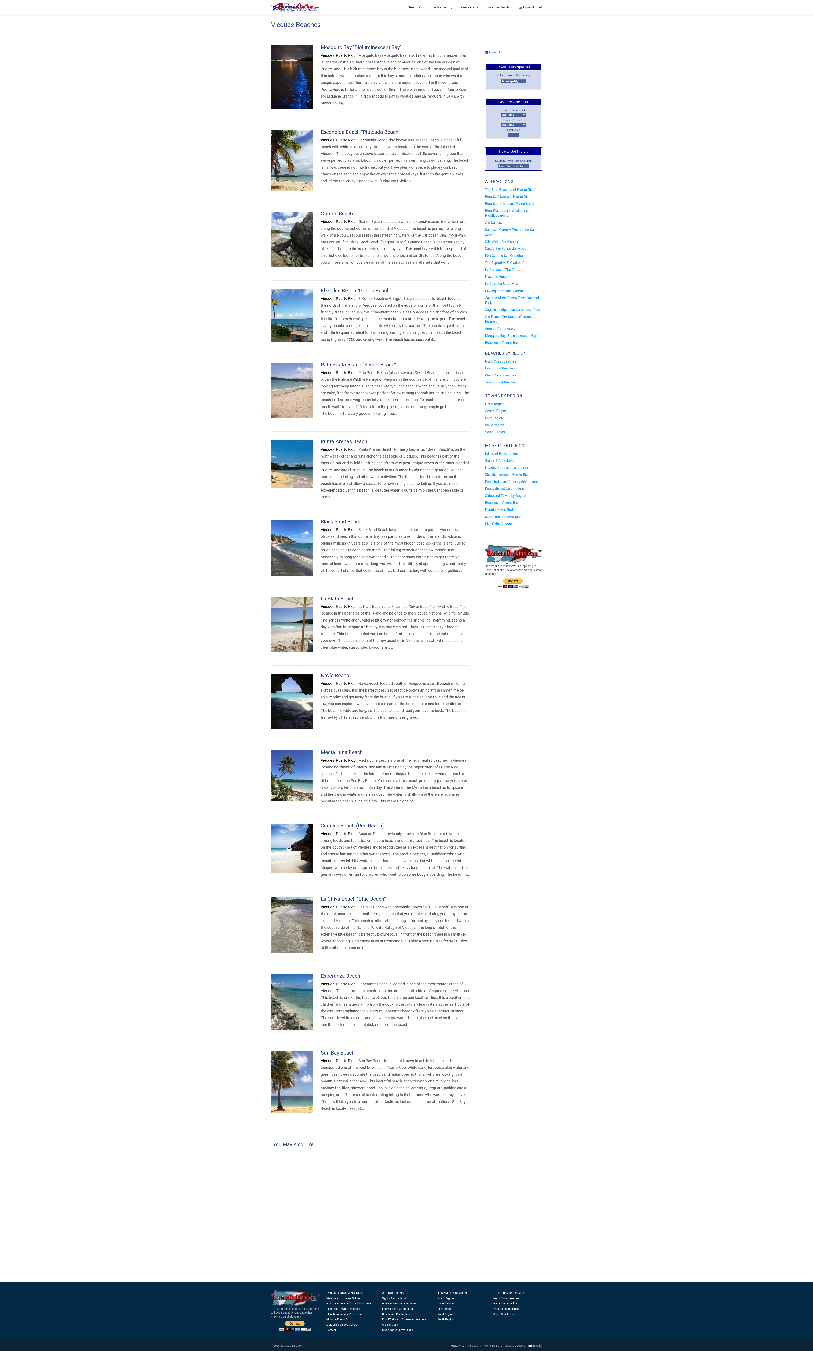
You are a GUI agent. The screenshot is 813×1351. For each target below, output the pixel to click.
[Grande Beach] (292, 239)
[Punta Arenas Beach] (292, 464)
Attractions (441, 7)
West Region (494, 425)
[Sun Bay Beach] (292, 1082)
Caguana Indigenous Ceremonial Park (512, 310)
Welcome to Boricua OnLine (343, 1298)
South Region (495, 432)
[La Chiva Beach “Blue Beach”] (292, 925)
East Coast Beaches (500, 368)
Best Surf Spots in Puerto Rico (507, 197)
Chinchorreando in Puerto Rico (507, 475)
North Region (494, 404)
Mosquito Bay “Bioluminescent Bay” (361, 47)
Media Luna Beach (342, 752)
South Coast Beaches (501, 382)
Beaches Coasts (499, 7)
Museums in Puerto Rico (503, 517)
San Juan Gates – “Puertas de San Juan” (510, 232)
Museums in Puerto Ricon (397, 1330)
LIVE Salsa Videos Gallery (341, 1324)
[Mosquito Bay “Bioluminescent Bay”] (292, 77)
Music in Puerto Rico (338, 1319)
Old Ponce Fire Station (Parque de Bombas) (510, 319)
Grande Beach (337, 214)
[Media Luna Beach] (292, 775)
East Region (494, 418)
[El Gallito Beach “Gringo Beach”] (292, 315)
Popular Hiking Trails (500, 510)
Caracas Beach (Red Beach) (352, 826)
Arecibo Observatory (500, 329)
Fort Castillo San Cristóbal (504, 256)
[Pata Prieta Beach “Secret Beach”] (292, 390)
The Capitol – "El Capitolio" (504, 263)
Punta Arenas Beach (344, 441)
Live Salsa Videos (498, 524)
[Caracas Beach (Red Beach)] (292, 848)
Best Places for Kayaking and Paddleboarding (507, 213)
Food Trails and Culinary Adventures (511, 482)
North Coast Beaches (500, 361)
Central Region (496, 411)
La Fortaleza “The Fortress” (505, 270)
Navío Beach (335, 675)
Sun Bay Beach (338, 1053)
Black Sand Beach (341, 522)
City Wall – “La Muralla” (502, 242)
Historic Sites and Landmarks (507, 468)
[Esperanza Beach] (292, 1002)
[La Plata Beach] (292, 624)
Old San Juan (494, 223)
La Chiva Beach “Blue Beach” (353, 899)
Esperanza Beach (340, 976)
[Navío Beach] (292, 701)
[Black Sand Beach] (292, 547)
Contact (331, 1330)
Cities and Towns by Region (505, 496)
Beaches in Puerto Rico (502, 343)
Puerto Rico (417, 7)
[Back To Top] (802, 1341)
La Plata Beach (338, 599)
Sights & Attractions (499, 461)
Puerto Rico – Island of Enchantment (348, 1303)
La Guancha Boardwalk (501, 284)
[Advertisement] (370, 1200)
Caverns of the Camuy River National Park (512, 300)
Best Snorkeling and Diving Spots (510, 204)
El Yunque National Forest (504, 291)
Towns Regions (468, 7)
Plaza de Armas (497, 277)
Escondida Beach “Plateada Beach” (360, 132)
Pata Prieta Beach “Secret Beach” (358, 365)
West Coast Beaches (500, 375)
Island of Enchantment (501, 454)
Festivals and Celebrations (505, 489)
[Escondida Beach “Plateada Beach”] (292, 160)
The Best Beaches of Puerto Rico (509, 190)
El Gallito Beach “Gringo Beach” (356, 291)
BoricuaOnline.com (291, 1345)
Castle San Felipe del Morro (505, 249)
